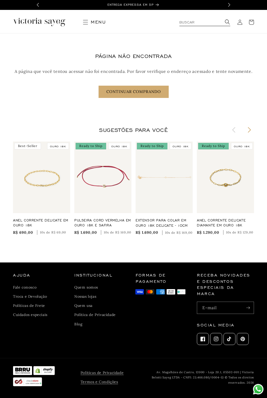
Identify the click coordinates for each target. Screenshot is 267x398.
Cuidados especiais (30, 314)
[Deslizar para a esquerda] (233, 129)
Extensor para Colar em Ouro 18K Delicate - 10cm (161, 222)
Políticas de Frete (29, 305)
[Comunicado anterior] (38, 4)
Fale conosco (25, 287)
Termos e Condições (99, 381)
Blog (78, 324)
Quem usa (83, 305)
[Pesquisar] (226, 22)
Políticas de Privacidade (102, 372)
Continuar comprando (133, 91)
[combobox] (204, 22)
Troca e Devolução (30, 296)
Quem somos (86, 287)
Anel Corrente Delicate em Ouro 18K (40, 222)
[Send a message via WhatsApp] (258, 389)
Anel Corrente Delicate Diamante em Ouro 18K (221, 222)
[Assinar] (248, 308)
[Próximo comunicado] (229, 4)
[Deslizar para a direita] (249, 129)
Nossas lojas (85, 296)
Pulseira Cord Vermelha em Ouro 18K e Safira (102, 222)
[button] (96, 22)
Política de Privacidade (95, 314)
